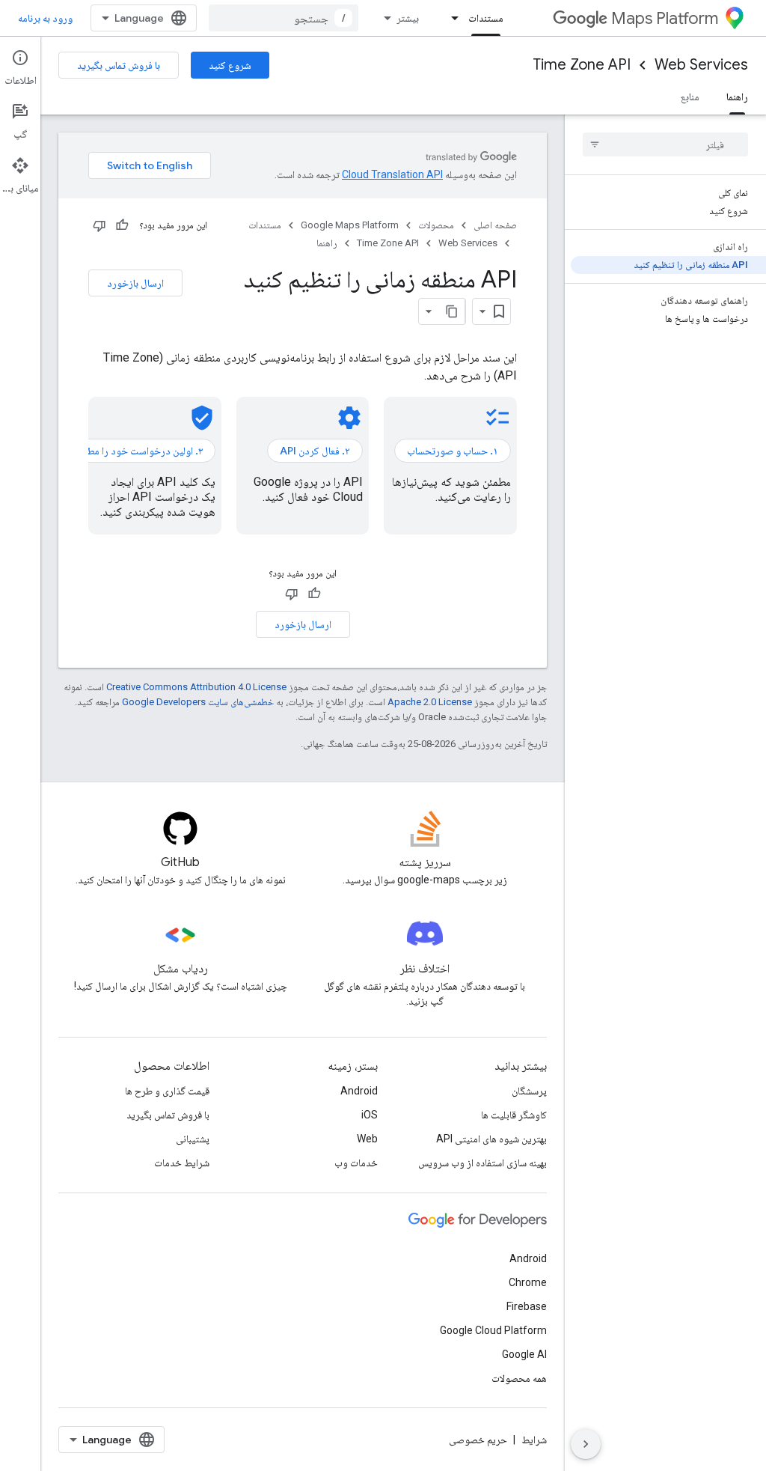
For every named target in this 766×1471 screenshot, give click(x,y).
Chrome (528, 1282)
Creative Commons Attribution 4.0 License (196, 686)
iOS (369, 1115)
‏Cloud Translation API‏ (392, 174)
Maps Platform (664, 18)
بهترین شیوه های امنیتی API (491, 1139)
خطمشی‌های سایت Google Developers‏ (198, 701)
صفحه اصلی (495, 225)
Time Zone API (582, 64)
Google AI (524, 1354)
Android (359, 1091)
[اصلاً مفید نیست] (99, 225)
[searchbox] (665, 144)
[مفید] (122, 225)
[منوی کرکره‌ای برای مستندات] (450, 18)
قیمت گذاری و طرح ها (167, 1091)
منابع (690, 96)
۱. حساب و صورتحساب (452, 450)
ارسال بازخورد (135, 283)
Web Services (701, 64)
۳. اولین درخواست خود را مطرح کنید (130, 450)
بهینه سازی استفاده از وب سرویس (482, 1163)
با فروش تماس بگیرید (118, 65)
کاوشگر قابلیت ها (514, 1115)
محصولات (436, 225)
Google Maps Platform (350, 225)
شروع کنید (230, 65)
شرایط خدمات (181, 1163)
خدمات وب (356, 1163)
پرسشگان (529, 1091)
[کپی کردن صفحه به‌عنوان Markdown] (451, 311)
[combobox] (283, 17)
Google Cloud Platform (493, 1330)
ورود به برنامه (45, 18)
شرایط (534, 1440)
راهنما (737, 96)
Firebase (526, 1306)
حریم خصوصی (478, 1440)
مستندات (485, 18)
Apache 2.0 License (429, 701)
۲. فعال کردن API (315, 450)
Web (367, 1139)
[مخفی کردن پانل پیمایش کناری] (586, 1444)
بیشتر (407, 18)
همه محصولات (519, 1378)
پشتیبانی (192, 1139)
